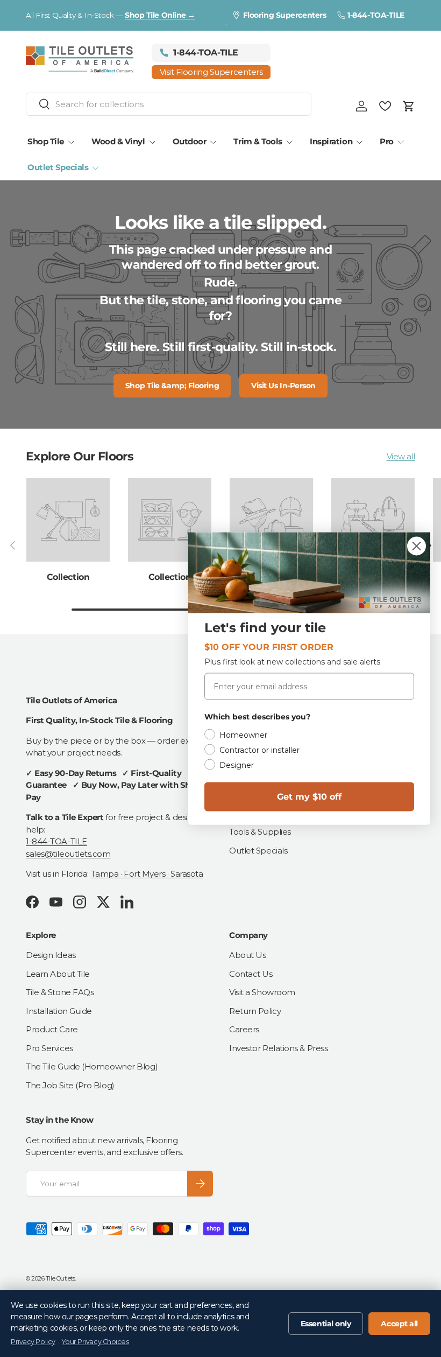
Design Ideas (51, 955)
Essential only (326, 1323)
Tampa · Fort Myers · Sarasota (147, 874)
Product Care (52, 1029)
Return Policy (255, 1011)
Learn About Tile (58, 974)
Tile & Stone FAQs (60, 992)
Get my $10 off (309, 797)
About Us (247, 955)
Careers (244, 1029)
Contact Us (251, 974)
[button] (409, 106)
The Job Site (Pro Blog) (70, 1085)
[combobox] (168, 104)
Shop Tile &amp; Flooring (172, 385)
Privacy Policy (33, 1342)
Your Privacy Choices (95, 1342)
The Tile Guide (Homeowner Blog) (92, 1066)
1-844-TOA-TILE (56, 841)
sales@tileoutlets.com (68, 854)
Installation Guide (59, 1011)
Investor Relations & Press (278, 1048)
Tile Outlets (60, 1278)
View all (401, 456)
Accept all (399, 1323)
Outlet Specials (258, 850)
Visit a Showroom (262, 992)
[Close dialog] (416, 546)
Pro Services (49, 1048)
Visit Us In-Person (283, 385)
